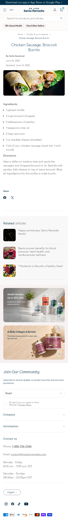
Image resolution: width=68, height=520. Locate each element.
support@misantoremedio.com (28, 454)
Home (20, 34)
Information (10, 426)
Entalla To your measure (37, 34)
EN (11, 9)
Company (9, 414)
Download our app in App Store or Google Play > (34, 2)
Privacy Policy (25, 404)
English (10, 492)
